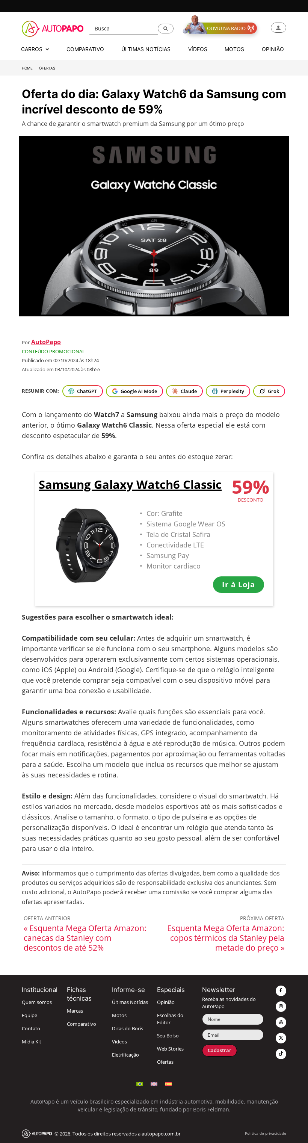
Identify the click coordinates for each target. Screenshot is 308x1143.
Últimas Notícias (130, 1002)
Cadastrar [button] (219, 1050)
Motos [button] (234, 49)
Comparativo (81, 1024)
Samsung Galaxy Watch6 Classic (130, 485)
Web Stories (170, 1049)
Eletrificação (125, 1055)
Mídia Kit (31, 1042)
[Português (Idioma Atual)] (140, 1083)
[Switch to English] (154, 1083)
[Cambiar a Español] (168, 1083)
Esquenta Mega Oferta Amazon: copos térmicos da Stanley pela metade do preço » (225, 938)
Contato (31, 1028)
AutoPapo (46, 342)
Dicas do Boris (127, 1028)
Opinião (166, 1002)
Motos (119, 1015)
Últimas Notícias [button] (146, 49)
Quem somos (37, 1002)
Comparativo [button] (85, 49)
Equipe (29, 1015)
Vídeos (119, 1042)
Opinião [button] (273, 49)
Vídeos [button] (197, 49)
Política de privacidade (265, 1133)
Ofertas (47, 68)
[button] (166, 28)
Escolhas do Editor (170, 1019)
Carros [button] (32, 49)
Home (27, 68)
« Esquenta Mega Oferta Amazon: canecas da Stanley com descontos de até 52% (85, 938)
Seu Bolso (168, 1036)
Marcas (75, 1011)
